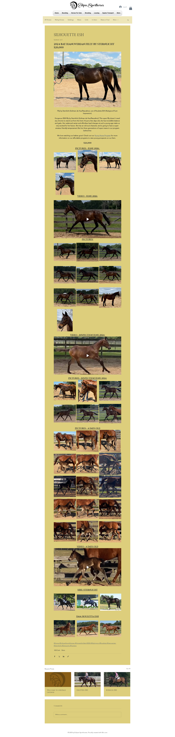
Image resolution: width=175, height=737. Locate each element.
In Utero (94, 20)
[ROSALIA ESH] (117, 679)
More (114, 20)
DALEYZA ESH (82, 690)
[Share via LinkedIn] (63, 656)
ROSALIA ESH (111, 690)
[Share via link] (68, 656)
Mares (79, 20)
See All (128, 668)
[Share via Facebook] (55, 656)
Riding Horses (59, 20)
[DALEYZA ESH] (87, 679)
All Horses (48, 20)
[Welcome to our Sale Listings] (58, 679)
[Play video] (87, 219)
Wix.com (104, 732)
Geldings (71, 20)
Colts (86, 20)
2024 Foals (57, 650)
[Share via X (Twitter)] (59, 656)
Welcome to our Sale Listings (56, 691)
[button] (130, 8)
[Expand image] (65, 161)
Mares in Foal (105, 20)
